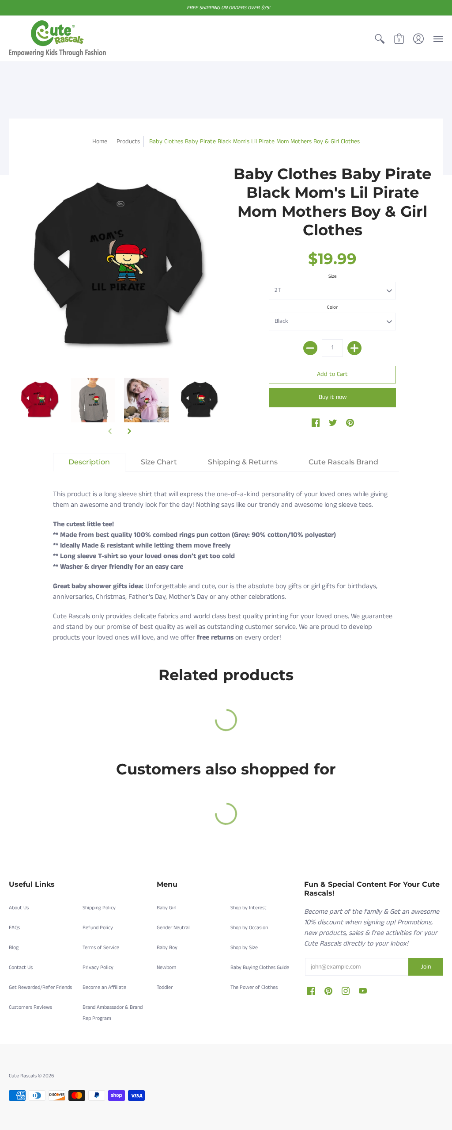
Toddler (165, 987)
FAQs (14, 927)
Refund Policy (98, 927)
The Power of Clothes (254, 987)
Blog (14, 947)
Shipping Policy (99, 908)
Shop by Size (244, 947)
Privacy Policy (98, 967)
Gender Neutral (173, 927)
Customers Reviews (30, 1007)
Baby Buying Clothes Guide (259, 967)
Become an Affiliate (104, 987)
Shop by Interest (248, 908)
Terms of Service (101, 947)
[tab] (89, 462)
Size (332, 276)
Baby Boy (167, 947)
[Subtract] (310, 348)
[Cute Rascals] (57, 38)
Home (99, 141)
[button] (379, 38)
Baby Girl (167, 908)
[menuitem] (379, 38)
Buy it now (333, 397)
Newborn (166, 967)
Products (128, 141)
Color (332, 307)
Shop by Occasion (249, 927)
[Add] (354, 348)
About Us (19, 908)
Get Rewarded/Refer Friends (40, 987)
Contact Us (21, 967)
